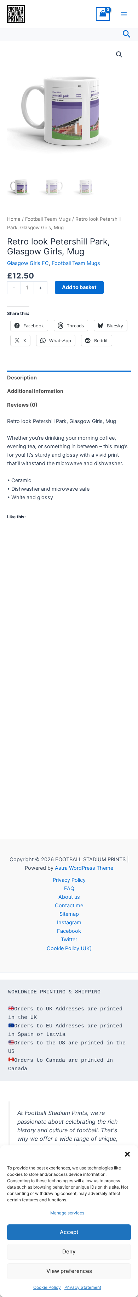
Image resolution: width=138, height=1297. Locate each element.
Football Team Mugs (48, 219)
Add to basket (79, 287)
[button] (127, 1154)
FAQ (69, 888)
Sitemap (69, 914)
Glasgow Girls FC (28, 263)
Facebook (69, 931)
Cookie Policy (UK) (69, 948)
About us (69, 897)
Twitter (69, 939)
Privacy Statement (82, 1287)
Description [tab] (22, 377)
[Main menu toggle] (124, 14)
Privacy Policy (69, 880)
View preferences (69, 1271)
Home (14, 219)
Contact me (69, 905)
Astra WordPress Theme (84, 868)
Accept (69, 1232)
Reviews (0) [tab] (22, 405)
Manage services (67, 1213)
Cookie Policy (47, 1287)
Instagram (69, 922)
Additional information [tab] (35, 391)
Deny (69, 1251)
